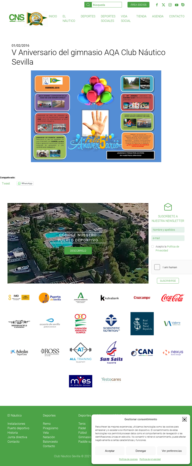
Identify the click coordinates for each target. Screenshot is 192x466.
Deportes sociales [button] (108, 19)
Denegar (141, 450)
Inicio (53, 16)
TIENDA (141, 16)
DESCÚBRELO (78, 250)
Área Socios (138, 4)
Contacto (176, 16)
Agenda (158, 16)
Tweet (6, 183)
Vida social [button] (126, 19)
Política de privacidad (150, 459)
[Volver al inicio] (28, 18)
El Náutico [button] (69, 19)
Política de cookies (128, 459)
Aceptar (110, 450)
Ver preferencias (172, 450)
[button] (184, 419)
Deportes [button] (88, 16)
